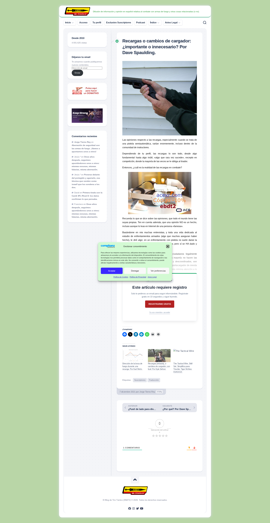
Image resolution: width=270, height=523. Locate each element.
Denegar (135, 271)
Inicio (68, 22)
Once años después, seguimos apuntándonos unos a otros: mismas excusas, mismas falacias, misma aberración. (85, 163)
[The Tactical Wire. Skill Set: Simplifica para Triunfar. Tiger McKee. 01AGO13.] (184, 355)
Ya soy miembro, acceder (159, 312)
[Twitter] (137, 508)
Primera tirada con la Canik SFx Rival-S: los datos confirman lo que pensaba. (87, 195)
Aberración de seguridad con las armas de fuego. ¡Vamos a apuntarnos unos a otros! (86, 148)
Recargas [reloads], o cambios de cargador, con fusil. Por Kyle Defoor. (159, 366)
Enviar (77, 73)
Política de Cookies (120, 277)
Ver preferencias (158, 271)
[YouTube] (141, 508)
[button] (167, 246)
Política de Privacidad (138, 277)
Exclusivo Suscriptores (118, 22)
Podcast (140, 22)
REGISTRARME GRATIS (159, 304)
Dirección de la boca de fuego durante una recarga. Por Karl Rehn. (132, 366)
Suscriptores (139, 380)
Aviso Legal (152, 277)
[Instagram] (133, 508)
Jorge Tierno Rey (147, 392)
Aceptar (111, 271)
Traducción (154, 380)
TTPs (159, 392)
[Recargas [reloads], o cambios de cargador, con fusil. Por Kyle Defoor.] (159, 355)
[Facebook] (129, 508)
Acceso (83, 22)
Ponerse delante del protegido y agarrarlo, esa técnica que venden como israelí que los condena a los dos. (86, 181)
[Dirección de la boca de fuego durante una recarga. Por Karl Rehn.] (133, 355)
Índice (153, 22)
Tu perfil (97, 22)
